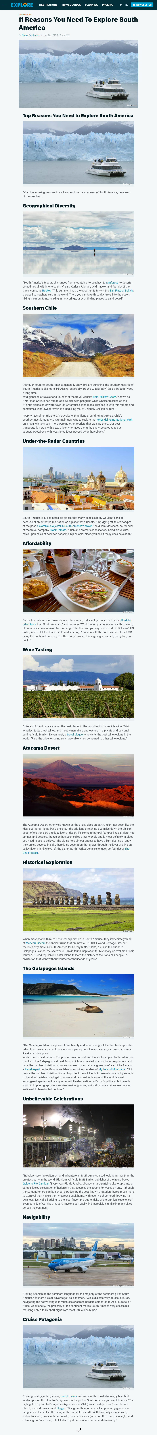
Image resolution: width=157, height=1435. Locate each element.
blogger (61, 1408)
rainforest (112, 282)
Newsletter (143, 4)
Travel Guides (71, 4)
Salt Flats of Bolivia (121, 290)
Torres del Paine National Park (114, 419)
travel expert (32, 1069)
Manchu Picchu (35, 943)
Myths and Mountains (111, 1069)
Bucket (46, 290)
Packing (107, 4)
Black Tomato (58, 530)
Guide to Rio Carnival (35, 1183)
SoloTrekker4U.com (104, 397)
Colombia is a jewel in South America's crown (64, 526)
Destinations (48, 4)
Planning (91, 4)
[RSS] (126, 5)
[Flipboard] (121, 5)
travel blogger (75, 734)
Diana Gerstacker (31, 35)
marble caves (69, 1396)
